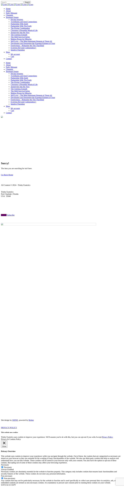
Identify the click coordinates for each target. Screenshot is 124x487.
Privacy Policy (107, 437)
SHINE (15, 420)
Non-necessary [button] (6, 476)
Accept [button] (98, 437)
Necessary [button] (5, 465)
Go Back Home (7, 175)
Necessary (8, 467)
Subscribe (11, 215)
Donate (4, 215)
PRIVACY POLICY (9, 428)
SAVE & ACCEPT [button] (8, 485)
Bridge (31, 420)
